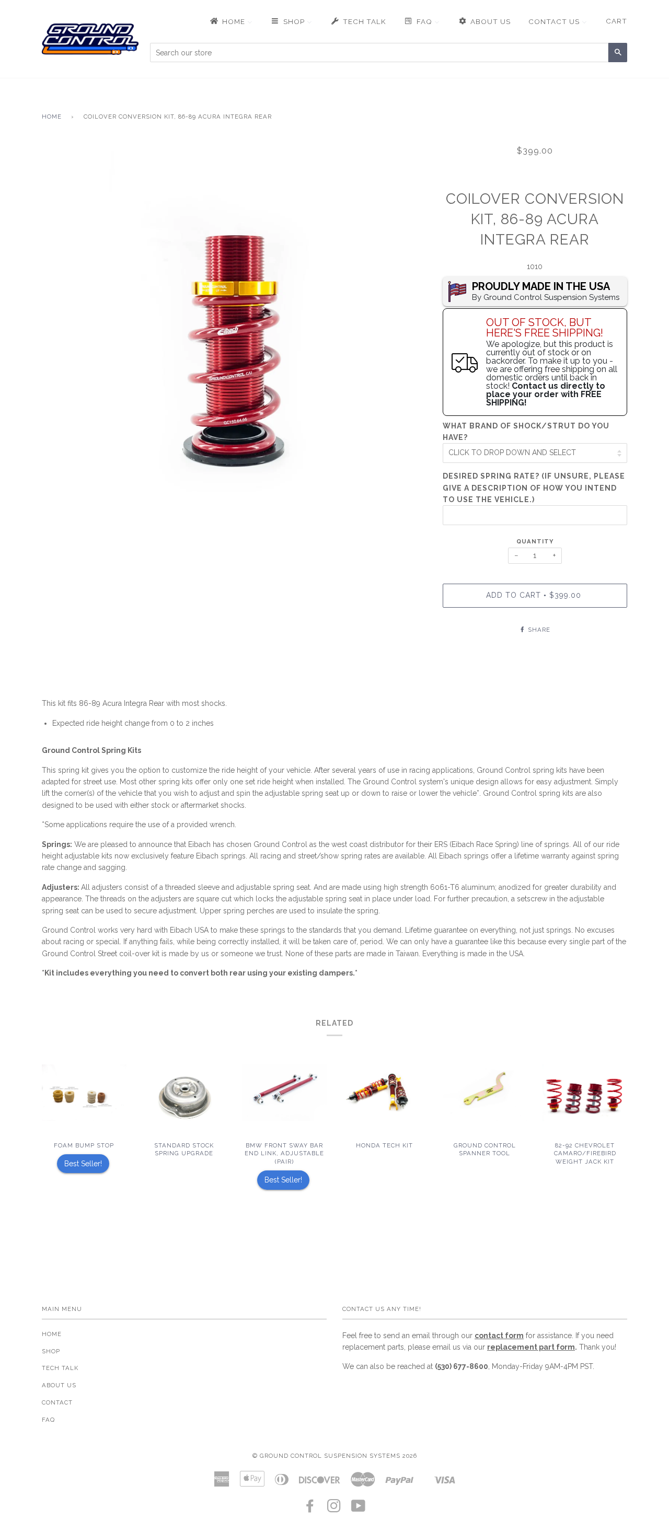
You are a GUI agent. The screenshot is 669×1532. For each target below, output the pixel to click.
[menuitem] (230, 21)
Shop (51, 1351)
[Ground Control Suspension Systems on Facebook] (310, 1509)
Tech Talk (60, 1368)
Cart (616, 21)
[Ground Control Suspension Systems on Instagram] (334, 1509)
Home (52, 116)
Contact (57, 1402)
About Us (59, 1385)
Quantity (534, 541)
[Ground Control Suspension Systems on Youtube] (358, 1509)
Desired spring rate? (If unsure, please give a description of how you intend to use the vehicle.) (534, 488)
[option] (234, 333)
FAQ (48, 1419)
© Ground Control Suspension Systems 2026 (334, 1455)
